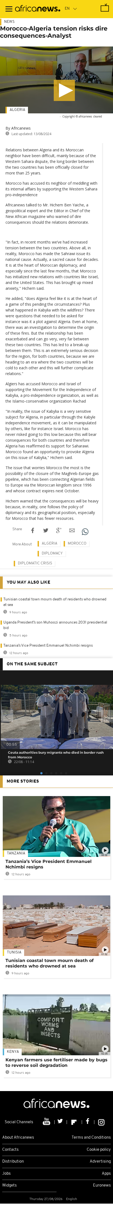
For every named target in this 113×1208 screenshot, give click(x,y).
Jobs (6, 1174)
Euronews (102, 1186)
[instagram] (101, 1122)
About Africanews (18, 1138)
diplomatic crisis (35, 563)
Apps (106, 1174)
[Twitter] (61, 1122)
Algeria (17, 110)
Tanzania (16, 853)
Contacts (10, 1150)
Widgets (9, 1186)
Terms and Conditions (91, 1138)
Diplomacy (52, 553)
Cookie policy (99, 1150)
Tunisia (14, 952)
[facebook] (88, 1122)
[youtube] (47, 1122)
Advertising (100, 1162)
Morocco (77, 544)
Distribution (13, 1162)
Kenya (13, 1052)
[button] (64, 90)
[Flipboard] (74, 1122)
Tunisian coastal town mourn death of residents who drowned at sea (49, 963)
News (9, 22)
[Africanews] (37, 9)
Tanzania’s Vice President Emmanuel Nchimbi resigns (48, 646)
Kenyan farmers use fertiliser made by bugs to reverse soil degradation (56, 1062)
